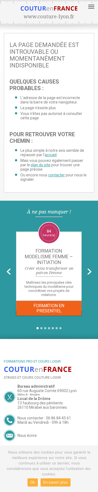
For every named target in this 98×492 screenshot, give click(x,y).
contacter (56, 175)
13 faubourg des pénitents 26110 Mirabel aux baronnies (42, 405)
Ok (32, 482)
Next (89, 271)
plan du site (40, 165)
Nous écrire (27, 435)
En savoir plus (55, 482)
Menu (90, 6)
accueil (51, 155)
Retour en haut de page (51, 351)
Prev (8, 271)
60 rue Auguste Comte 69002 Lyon (47, 391)
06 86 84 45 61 (58, 418)
